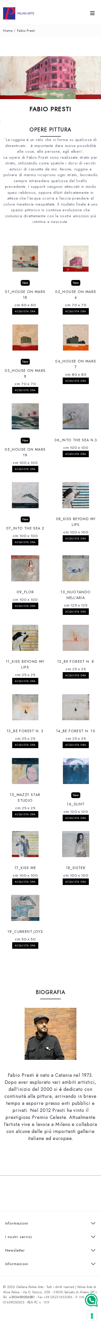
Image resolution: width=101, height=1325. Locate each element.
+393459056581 (22, 1297)
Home (8, 30)
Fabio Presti (26, 30)
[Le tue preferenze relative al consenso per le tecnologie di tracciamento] (92, 1316)
